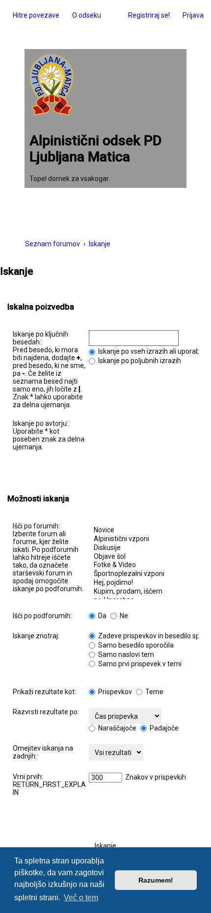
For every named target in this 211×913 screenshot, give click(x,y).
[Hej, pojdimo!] (143, 582)
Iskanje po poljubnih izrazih (139, 361)
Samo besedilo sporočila (135, 645)
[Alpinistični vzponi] (143, 539)
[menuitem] (84, 15)
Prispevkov (114, 692)
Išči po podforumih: (42, 616)
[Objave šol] (143, 556)
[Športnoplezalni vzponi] (143, 574)
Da (101, 616)
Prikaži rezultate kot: (44, 692)
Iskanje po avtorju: (40, 423)
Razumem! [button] (155, 880)
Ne (123, 616)
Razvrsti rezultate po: (46, 712)
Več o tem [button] (81, 897)
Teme (153, 692)
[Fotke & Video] (143, 565)
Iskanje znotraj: (36, 636)
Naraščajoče (116, 728)
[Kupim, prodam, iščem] (143, 591)
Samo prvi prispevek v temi (139, 664)
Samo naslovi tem (125, 654)
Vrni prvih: (28, 777)
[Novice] (143, 530)
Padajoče (163, 728)
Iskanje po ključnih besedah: (40, 338)
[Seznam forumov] (51, 86)
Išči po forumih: (36, 526)
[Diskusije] (143, 548)
